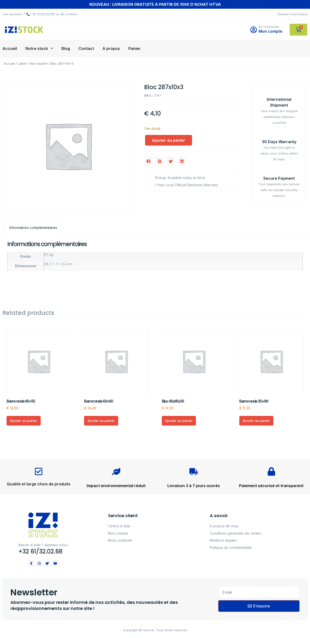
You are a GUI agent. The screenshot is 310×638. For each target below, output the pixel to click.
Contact (86, 48)
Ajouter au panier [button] (23, 421)
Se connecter (269, 27)
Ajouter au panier (168, 140)
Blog (66, 48)
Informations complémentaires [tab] (33, 228)
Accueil (9, 48)
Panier (134, 48)
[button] (148, 161)
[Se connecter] (253, 30)
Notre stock (36, 48)
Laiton (22, 63)
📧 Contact (68, 14)
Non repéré (38, 63)
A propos (111, 48)
